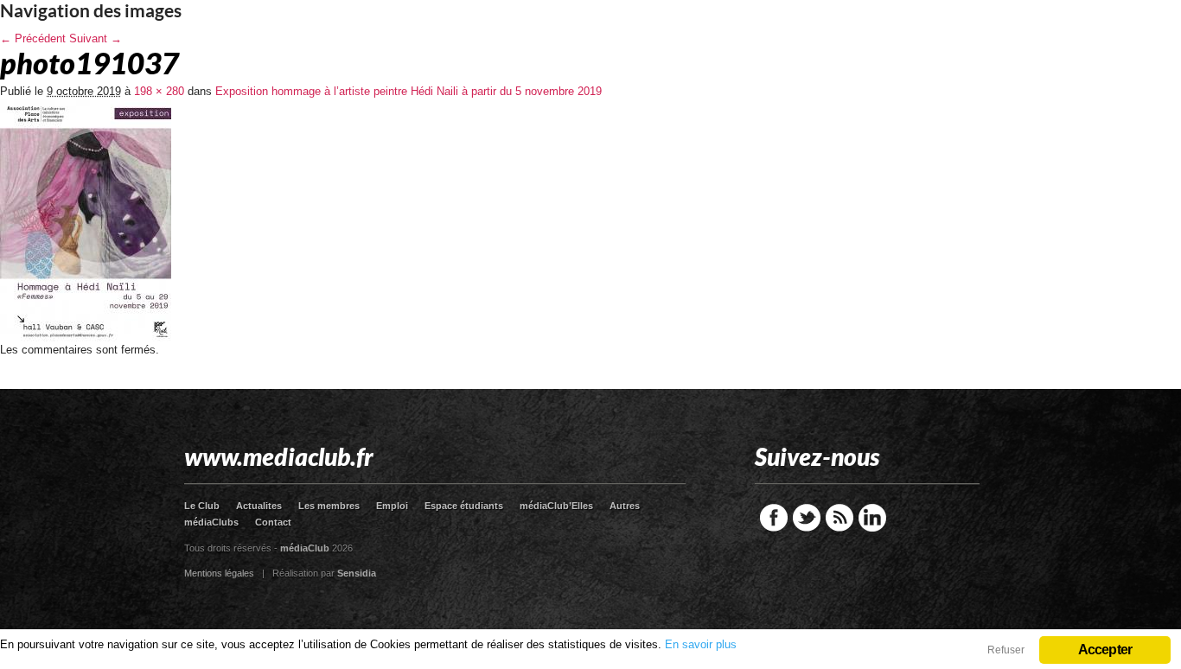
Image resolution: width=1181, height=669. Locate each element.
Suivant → (95, 38)
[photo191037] (85, 337)
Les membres (329, 505)
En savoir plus (701, 644)
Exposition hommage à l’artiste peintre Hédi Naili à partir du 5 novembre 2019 (408, 91)
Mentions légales (219, 573)
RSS (839, 518)
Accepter (1105, 649)
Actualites (259, 505)
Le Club (202, 505)
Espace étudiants (464, 505)
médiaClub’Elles (556, 505)
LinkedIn (872, 518)
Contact (273, 522)
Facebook (774, 518)
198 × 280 (159, 91)
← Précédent (33, 38)
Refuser (1006, 650)
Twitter (806, 518)
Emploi (392, 505)
